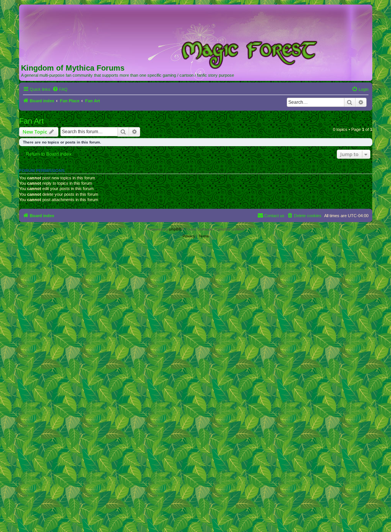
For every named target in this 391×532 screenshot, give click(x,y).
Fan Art (31, 121)
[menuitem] (60, 89)
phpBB (175, 229)
